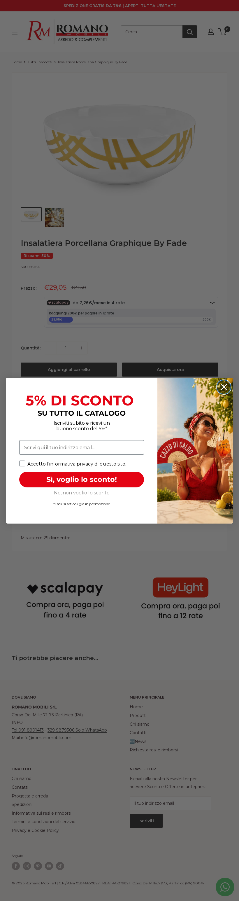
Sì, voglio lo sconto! (81, 479)
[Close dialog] (224, 387)
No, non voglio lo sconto (82, 493)
